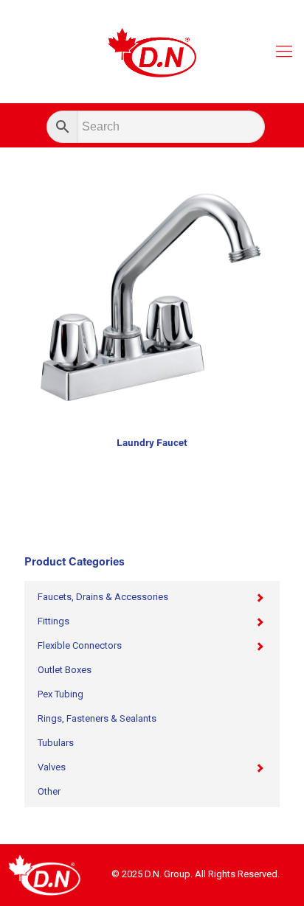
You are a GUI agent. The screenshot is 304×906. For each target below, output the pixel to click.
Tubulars (56, 742)
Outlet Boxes (64, 669)
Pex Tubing (60, 694)
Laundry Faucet (152, 443)
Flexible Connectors (80, 645)
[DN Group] (152, 51)
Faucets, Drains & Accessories (103, 596)
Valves (52, 767)
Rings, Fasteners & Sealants (97, 718)
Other (49, 791)
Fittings (53, 621)
